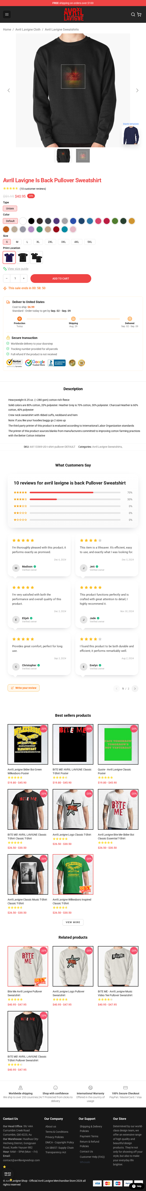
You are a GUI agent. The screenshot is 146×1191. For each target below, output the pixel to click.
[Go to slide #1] (63, 156)
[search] (133, 14)
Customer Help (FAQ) (92, 1156)
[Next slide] (137, 90)
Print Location (11, 247)
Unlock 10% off (7, 1174)
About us (50, 1126)
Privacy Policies (54, 1137)
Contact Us (86, 1151)
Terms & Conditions (56, 1131)
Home (7, 29)
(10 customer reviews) (33, 188)
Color (6, 214)
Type (6, 202)
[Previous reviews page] (116, 688)
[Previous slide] (9, 90)
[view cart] (139, 14)
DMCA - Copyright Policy (59, 1142)
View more (73, 922)
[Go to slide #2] (83, 156)
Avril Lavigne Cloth (27, 29)
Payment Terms (89, 1136)
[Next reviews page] (135, 688)
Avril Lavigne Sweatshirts (62, 29)
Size (5, 235)
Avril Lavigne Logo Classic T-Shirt (72, 834)
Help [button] (139, 1186)
